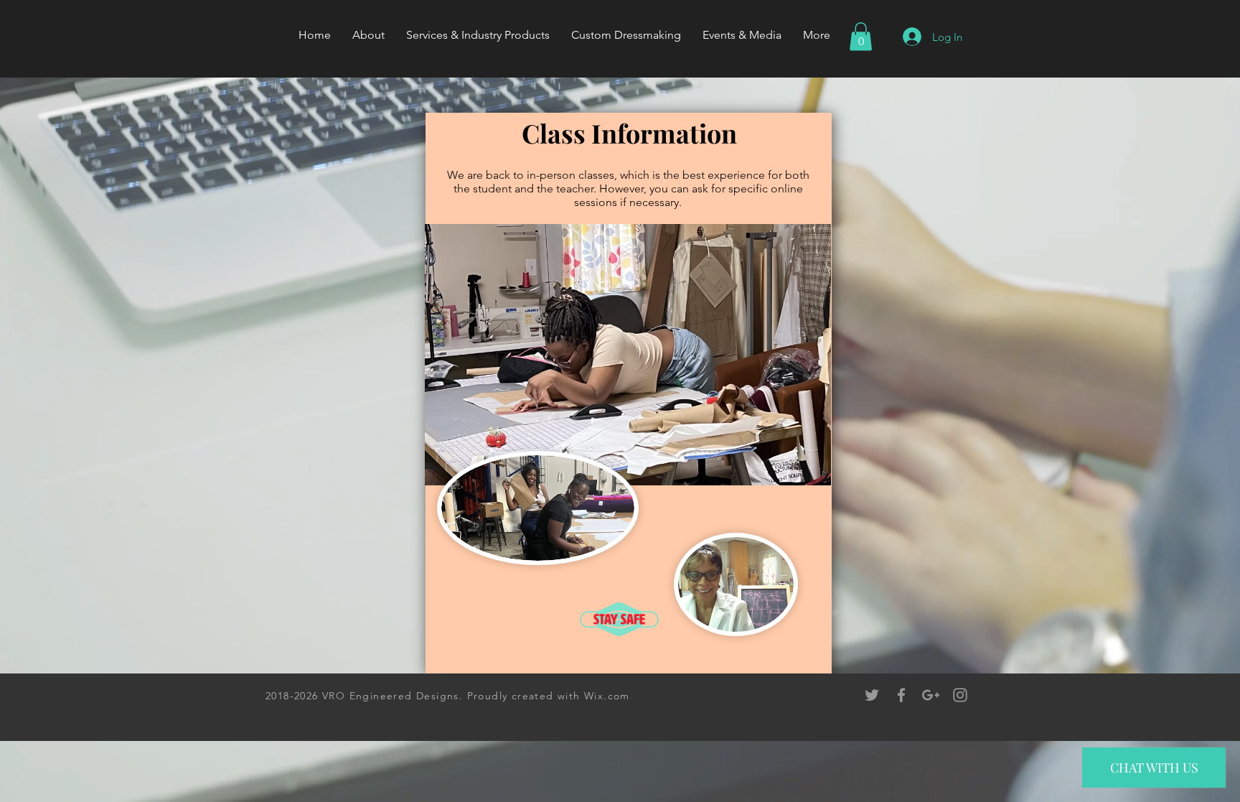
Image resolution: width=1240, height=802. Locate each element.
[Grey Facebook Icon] (901, 695)
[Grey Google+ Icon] (930, 695)
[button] (861, 36)
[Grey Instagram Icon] (960, 695)
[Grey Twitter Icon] (872, 695)
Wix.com (607, 695)
